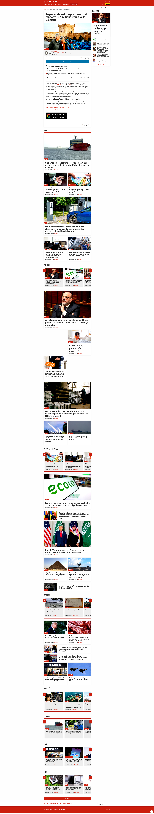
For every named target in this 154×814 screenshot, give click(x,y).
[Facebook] (98, 803)
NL (109, 1)
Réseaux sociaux (68, 757)
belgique (86, 607)
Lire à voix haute (67, 61)
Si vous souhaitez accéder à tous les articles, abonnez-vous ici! (59, 110)
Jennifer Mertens (55, 792)
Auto (45, 223)
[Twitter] (100, 803)
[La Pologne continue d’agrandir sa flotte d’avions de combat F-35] (79, 663)
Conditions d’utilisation (54, 804)
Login (106, 1)
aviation (70, 675)
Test (104, 7)
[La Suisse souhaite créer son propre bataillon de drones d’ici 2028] (50, 583)
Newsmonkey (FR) (56, 809)
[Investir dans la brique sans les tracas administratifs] (74, 598)
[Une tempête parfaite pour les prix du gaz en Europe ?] (54, 598)
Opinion (96, 7)
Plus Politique (104, 64)
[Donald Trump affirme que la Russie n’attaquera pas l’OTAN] (55, 621)
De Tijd (69, 84)
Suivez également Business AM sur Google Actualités (57, 107)
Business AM (54, 51)
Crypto (108, 7)
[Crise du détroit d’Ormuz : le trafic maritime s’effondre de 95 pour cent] (79, 421)
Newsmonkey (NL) (48, 809)
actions (47, 701)
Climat (45, 159)
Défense (45, 433)
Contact (46, 804)
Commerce (46, 368)
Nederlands (108, 804)
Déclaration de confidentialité (66, 804)
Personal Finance (65, 4)
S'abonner (108, 4)
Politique (55, 4)
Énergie (91, 7)
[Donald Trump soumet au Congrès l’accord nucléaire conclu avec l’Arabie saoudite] (67, 521)
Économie (50, 4)
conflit (45, 185)
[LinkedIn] (103, 803)
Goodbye (63, 809)
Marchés (59, 4)
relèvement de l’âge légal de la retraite (54, 84)
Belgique (45, 4)
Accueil (45, 9)
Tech (100, 7)
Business (70, 249)
